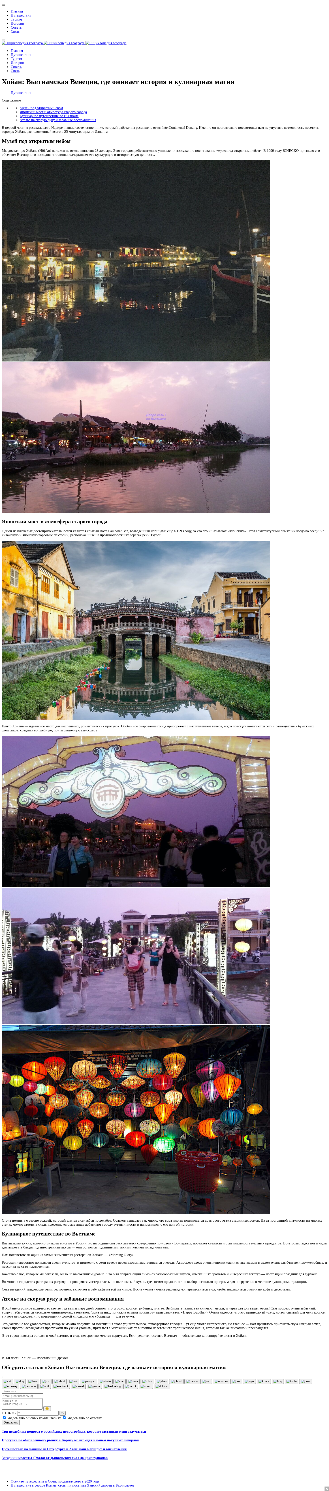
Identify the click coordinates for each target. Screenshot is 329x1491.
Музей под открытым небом (41, 108)
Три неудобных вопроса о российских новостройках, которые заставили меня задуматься (74, 1431)
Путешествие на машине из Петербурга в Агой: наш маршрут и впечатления (64, 1449)
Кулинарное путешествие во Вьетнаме (49, 116)
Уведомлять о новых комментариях (34, 1418)
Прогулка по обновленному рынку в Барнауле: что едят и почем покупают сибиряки (70, 1440)
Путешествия (21, 93)
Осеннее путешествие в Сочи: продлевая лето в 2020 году (55, 1481)
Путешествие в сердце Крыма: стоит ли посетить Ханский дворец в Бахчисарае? (72, 1485)
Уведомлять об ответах (84, 1418)
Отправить (11, 1422)
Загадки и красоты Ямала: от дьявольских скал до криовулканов (55, 1458)
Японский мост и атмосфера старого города (53, 112)
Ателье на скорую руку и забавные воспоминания (58, 120)
